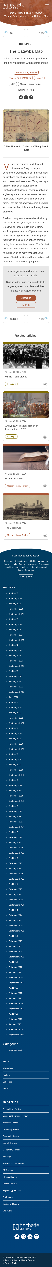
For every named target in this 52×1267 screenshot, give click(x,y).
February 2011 (15, 993)
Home (11, 13)
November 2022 (16, 687)
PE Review (8, 1170)
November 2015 (16, 874)
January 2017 (15, 842)
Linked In (26, 97)
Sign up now (26, 577)
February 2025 (15, 624)
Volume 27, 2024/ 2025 (20, 78)
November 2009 (16, 1029)
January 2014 (15, 920)
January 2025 (15, 629)
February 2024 (15, 650)
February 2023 (15, 676)
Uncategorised (15, 1050)
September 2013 (16, 931)
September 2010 (16, 1009)
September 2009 (16, 1034)
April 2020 (13, 754)
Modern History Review (30, 13)
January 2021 (15, 738)
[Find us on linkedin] (29, 1236)
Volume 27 (9, 16)
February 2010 (15, 1019)
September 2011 (16, 983)
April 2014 (13, 910)
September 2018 (16, 801)
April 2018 (13, 806)
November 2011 (16, 977)
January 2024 (15, 655)
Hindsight (7, 1156)
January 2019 (15, 790)
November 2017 (16, 822)
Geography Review (11, 1150)
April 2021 (13, 728)
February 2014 (15, 915)
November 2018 (16, 796)
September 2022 (16, 692)
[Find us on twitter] (23, 1236)
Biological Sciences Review (15, 1116)
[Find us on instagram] (36, 1236)
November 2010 (16, 1003)
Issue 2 (22, 16)
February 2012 (15, 967)
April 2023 (13, 671)
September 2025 (16, 614)
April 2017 (13, 832)
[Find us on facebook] (16, 1236)
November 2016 (16, 848)
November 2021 (16, 718)
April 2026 (13, 593)
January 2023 (15, 681)
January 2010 (15, 1024)
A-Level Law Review (12, 1109)
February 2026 (15, 598)
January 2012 (15, 972)
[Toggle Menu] (47, 6)
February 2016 (15, 863)
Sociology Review (11, 1204)
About (5, 1088)
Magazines (8, 1068)
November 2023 (16, 661)
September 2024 (16, 640)
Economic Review (11, 1136)
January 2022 (15, 713)
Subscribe (26, 298)
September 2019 (16, 775)
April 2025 (13, 619)
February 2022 (15, 707)
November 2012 (16, 951)
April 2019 (13, 780)
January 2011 (15, 998)
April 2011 (13, 988)
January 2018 (15, 816)
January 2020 (15, 764)
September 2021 (16, 723)
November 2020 (16, 744)
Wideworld (7, 1211)
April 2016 (13, 858)
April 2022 (13, 702)
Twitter (21, 97)
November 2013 (16, 925)
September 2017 (16, 827)
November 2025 (16, 609)
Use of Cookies (28, 1260)
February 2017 (15, 837)
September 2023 (16, 666)
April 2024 (13, 645)
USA (13, 84)
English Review (10, 1143)
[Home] (14, 6)
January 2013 (15, 946)
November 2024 (16, 635)
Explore (6, 1075)
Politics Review (9, 1183)
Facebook (31, 97)
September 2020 (16, 749)
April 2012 (13, 962)
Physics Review (10, 1177)
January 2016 (15, 868)
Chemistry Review (11, 1129)
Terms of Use (11, 1260)
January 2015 (15, 894)
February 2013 (15, 941)
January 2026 (15, 603)
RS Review (8, 1197)
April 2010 (13, 1014)
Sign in (26, 305)
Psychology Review (12, 1190)
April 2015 (13, 884)
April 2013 (13, 936)
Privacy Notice (11, 1263)
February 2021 (15, 733)
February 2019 (15, 785)
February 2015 (15, 889)
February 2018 (15, 811)
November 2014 (16, 899)
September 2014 (16, 905)
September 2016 (16, 853)
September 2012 (16, 957)
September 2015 (16, 879)
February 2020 (15, 759)
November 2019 (16, 770)
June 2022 (13, 697)
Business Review (10, 1122)
